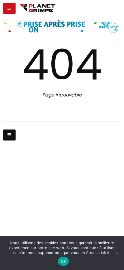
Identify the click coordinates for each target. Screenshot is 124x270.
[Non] (117, 253)
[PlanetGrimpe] (37, 7)
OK (63, 261)
